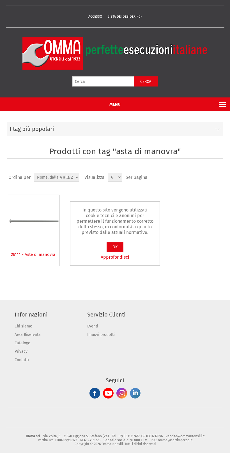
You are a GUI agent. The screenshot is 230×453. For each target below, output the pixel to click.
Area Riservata (28, 334)
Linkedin (135, 393)
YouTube (108, 393)
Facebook (94, 393)
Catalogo (22, 343)
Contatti (22, 360)
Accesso (95, 17)
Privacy (21, 351)
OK (115, 247)
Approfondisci (115, 257)
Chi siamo (23, 326)
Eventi (92, 326)
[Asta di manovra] (33, 220)
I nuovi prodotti (101, 334)
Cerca (145, 81)
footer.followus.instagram (121, 393)
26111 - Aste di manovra (33, 254)
